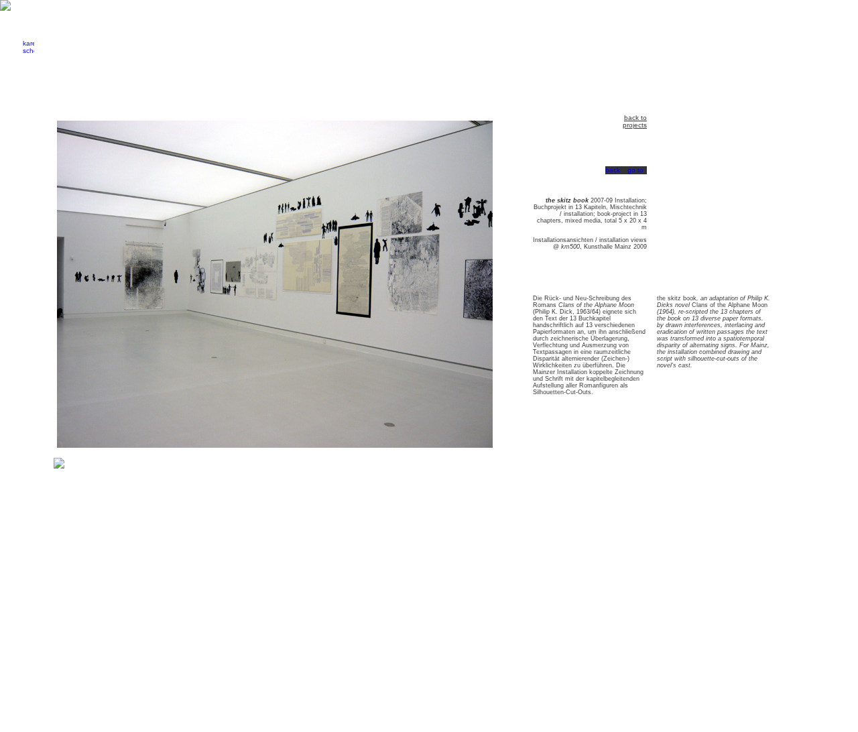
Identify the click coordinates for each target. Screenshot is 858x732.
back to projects (635, 121)
